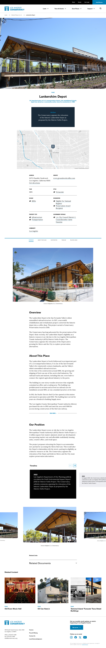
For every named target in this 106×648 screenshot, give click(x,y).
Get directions (34, 183)
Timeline (64, 240)
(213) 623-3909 (11, 636)
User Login (86, 2)
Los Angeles (33, 231)
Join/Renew (99, 2)
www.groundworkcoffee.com (64, 178)
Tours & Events (59, 8)
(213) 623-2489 (12, 634)
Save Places (75, 8)
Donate (79, 2)
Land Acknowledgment (35, 639)
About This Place (42, 240)
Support (90, 8)
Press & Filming (33, 633)
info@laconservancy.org (11, 638)
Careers (31, 630)
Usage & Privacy (85, 644)
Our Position (54, 240)
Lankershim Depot (30, 15)
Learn (44, 8)
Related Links (73, 240)
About (73, 2)
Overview (31, 240)
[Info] (103, 85)
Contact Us (32, 636)
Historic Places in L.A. (16, 15)
